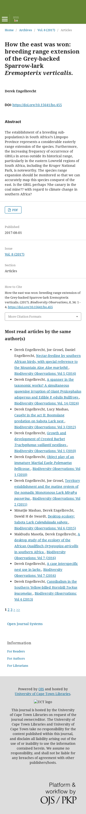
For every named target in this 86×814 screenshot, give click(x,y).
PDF (14, 210)
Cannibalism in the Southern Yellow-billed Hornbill (45, 587)
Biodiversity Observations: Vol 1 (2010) (45, 451)
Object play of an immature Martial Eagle (44, 462)
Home (9, 30)
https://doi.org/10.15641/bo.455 (37, 105)
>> (18, 609)
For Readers (16, 651)
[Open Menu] (5, 19)
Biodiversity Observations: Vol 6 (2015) (45, 528)
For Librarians (17, 665)
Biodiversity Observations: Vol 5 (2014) (45, 373)
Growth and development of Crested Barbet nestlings (40, 439)
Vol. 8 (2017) (46, 30)
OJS (41, 689)
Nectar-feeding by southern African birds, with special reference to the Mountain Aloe (47, 361)
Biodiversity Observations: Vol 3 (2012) (45, 427)
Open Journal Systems (25, 624)
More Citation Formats (24, 316)
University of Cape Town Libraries (42, 693)
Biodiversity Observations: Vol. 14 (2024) (46, 403)
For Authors (16, 658)
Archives (25, 30)
